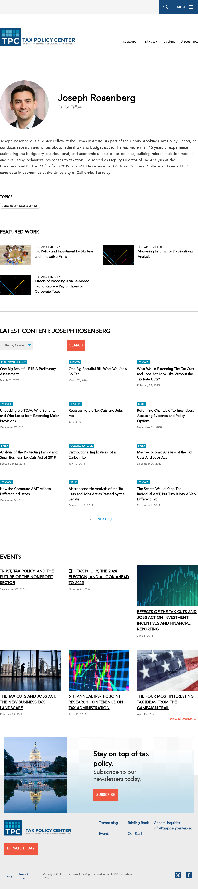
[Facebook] (189, 877)
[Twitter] (178, 877)
